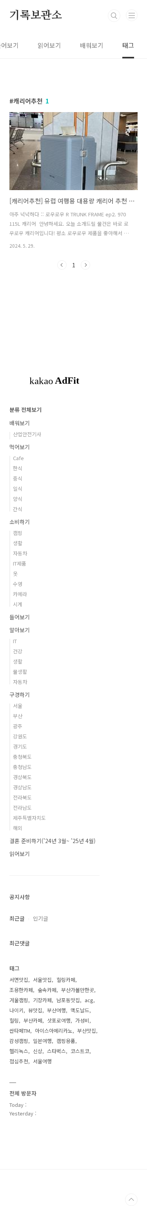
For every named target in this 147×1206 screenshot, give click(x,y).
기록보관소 (35, 15)
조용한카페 (21, 990)
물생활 (20, 671)
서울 (17, 705)
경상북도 (22, 777)
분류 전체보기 (25, 409)
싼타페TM (19, 1030)
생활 (17, 543)
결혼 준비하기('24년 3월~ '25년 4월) (52, 841)
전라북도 (22, 797)
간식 (17, 509)
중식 (17, 478)
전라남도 (22, 807)
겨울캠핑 (18, 1000)
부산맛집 (86, 1030)
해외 (17, 828)
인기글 (40, 918)
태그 (128, 45)
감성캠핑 (18, 1041)
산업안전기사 (27, 434)
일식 (17, 488)
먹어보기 (19, 447)
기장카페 (42, 1000)
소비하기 (19, 522)
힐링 (14, 1020)
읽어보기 (49, 45)
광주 (17, 726)
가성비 (82, 1020)
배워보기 (91, 45)
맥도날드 (80, 1010)
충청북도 (22, 756)
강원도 (20, 736)
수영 (17, 584)
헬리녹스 (18, 1051)
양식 (17, 498)
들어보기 (19, 617)
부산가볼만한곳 (77, 990)
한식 (17, 468)
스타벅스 (56, 1051)
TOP (131, 1199)
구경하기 (19, 694)
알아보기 (19, 630)
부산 (17, 716)
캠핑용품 (65, 1041)
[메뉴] (132, 15)
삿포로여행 (59, 1020)
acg (89, 1000)
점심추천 (18, 1061)
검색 (114, 16)
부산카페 (33, 1020)
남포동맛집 (68, 1000)
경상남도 (22, 787)
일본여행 (42, 1041)
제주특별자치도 (29, 818)
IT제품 (19, 563)
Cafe (18, 458)
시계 (17, 604)
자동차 (20, 553)
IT (15, 641)
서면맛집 (18, 979)
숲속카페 (47, 990)
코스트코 (80, 1051)
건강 (17, 651)
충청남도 (22, 767)
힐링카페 (65, 979)
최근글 (17, 918)
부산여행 (56, 1010)
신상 (37, 1051)
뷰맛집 (35, 1010)
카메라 (20, 594)
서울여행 (42, 1061)
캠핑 (17, 533)
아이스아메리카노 (54, 1030)
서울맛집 (42, 979)
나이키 (16, 1010)
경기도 (20, 746)
